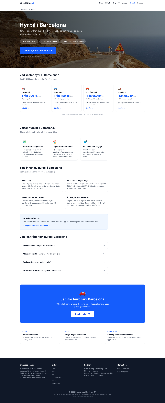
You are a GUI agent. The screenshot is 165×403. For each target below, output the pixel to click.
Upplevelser (123, 3)
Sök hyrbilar (81, 314)
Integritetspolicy (123, 372)
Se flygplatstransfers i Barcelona (35, 225)
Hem (101, 3)
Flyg (114, 3)
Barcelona (27, 3)
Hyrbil (132, 3)
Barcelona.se (24, 9)
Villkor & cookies (123, 369)
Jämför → (26, 108)
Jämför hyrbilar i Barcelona (36, 50)
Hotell (107, 3)
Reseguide (141, 3)
